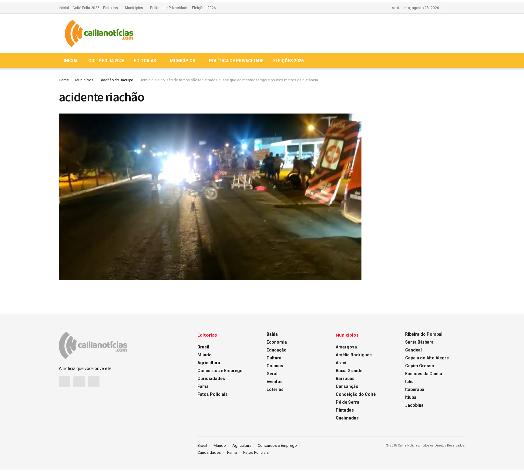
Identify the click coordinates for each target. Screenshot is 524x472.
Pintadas (345, 410)
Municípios (134, 8)
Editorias (110, 8)
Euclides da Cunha (423, 373)
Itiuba (410, 397)
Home (64, 80)
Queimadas (347, 418)
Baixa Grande (349, 370)
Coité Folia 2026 (85, 8)
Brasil (203, 347)
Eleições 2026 (204, 8)
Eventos (275, 381)
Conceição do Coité (356, 394)
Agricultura (208, 362)
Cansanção (347, 386)
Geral (272, 373)
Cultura (274, 357)
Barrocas (345, 378)
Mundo (204, 354)
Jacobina (414, 405)
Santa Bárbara (419, 342)
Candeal (413, 350)
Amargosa (346, 347)
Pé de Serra (347, 402)
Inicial (64, 8)
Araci (341, 362)
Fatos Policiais (212, 394)
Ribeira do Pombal (423, 334)
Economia (277, 342)
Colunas (275, 365)
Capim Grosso (419, 365)
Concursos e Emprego (220, 370)
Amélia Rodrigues (354, 354)
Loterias (275, 389)
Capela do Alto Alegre (427, 357)
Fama (203, 386)
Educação (277, 350)
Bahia (272, 334)
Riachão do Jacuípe (116, 80)
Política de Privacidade (169, 8)
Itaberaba (414, 389)
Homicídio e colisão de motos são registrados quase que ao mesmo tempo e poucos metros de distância (228, 80)
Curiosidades (211, 378)
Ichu (409, 381)
